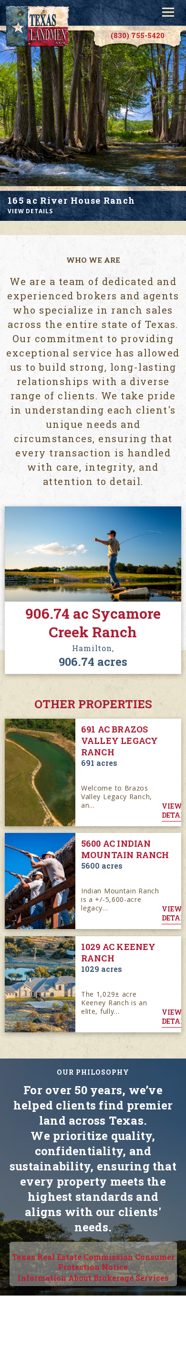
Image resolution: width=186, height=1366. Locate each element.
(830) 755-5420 (138, 35)
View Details (30, 211)
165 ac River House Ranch (71, 200)
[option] (93, 125)
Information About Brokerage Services (93, 1278)
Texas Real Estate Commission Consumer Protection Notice (93, 1262)
